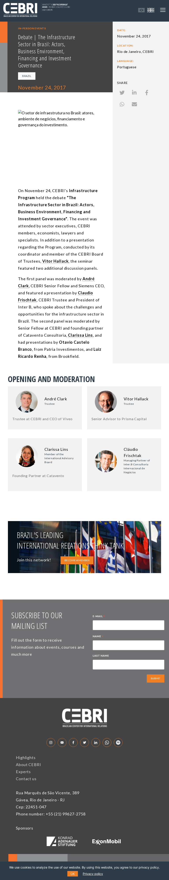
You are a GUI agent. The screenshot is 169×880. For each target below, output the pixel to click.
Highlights (26, 757)
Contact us (26, 778)
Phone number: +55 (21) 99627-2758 (51, 813)
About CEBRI (28, 764)
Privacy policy (93, 874)
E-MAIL (99, 616)
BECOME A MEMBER (77, 560)
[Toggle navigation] (163, 10)
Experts (23, 771)
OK (72, 874)
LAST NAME (101, 655)
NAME (98, 636)
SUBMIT (155, 678)
